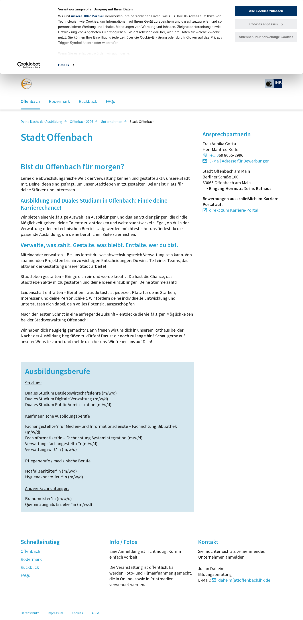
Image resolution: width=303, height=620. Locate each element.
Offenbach (30, 101)
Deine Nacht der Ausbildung (41, 121)
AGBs (95, 613)
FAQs (110, 101)
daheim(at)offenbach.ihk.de (244, 580)
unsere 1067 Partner (87, 16)
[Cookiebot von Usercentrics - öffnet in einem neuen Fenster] (28, 65)
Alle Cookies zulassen (266, 11)
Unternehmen (111, 121)
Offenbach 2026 (81, 121)
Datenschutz (30, 613)
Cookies (77, 613)
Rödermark (59, 101)
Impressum (55, 613)
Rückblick (88, 101)
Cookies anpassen (263, 24)
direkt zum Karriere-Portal (233, 210)
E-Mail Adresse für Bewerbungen (239, 161)
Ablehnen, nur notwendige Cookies (266, 37)
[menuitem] (44, 121)
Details (63, 65)
